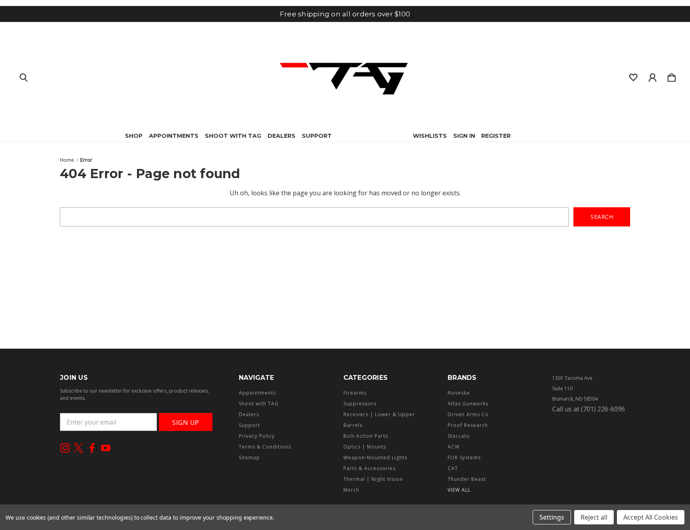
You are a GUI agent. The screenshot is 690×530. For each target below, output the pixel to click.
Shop (134, 136)
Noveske (459, 392)
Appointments (173, 136)
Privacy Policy (257, 436)
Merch (351, 489)
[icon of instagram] (65, 448)
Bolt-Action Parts (365, 436)
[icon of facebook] (92, 448)
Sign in (464, 136)
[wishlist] (633, 76)
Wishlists (430, 136)
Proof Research (468, 425)
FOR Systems (464, 457)
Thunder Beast (467, 479)
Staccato (459, 436)
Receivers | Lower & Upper (379, 414)
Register (496, 136)
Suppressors (360, 403)
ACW (454, 446)
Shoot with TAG (233, 136)
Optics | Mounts (364, 446)
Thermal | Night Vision (373, 479)
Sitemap (249, 457)
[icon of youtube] (106, 448)
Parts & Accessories (369, 468)
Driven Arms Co (468, 414)
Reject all (594, 517)
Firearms (355, 392)
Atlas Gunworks (468, 403)
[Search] (23, 76)
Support (317, 136)
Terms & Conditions (265, 446)
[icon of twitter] (78, 448)
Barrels (353, 425)
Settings (551, 517)
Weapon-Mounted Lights (375, 457)
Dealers (281, 136)
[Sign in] (652, 76)
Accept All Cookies (650, 517)
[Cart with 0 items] (671, 76)
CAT (453, 468)
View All (459, 489)
